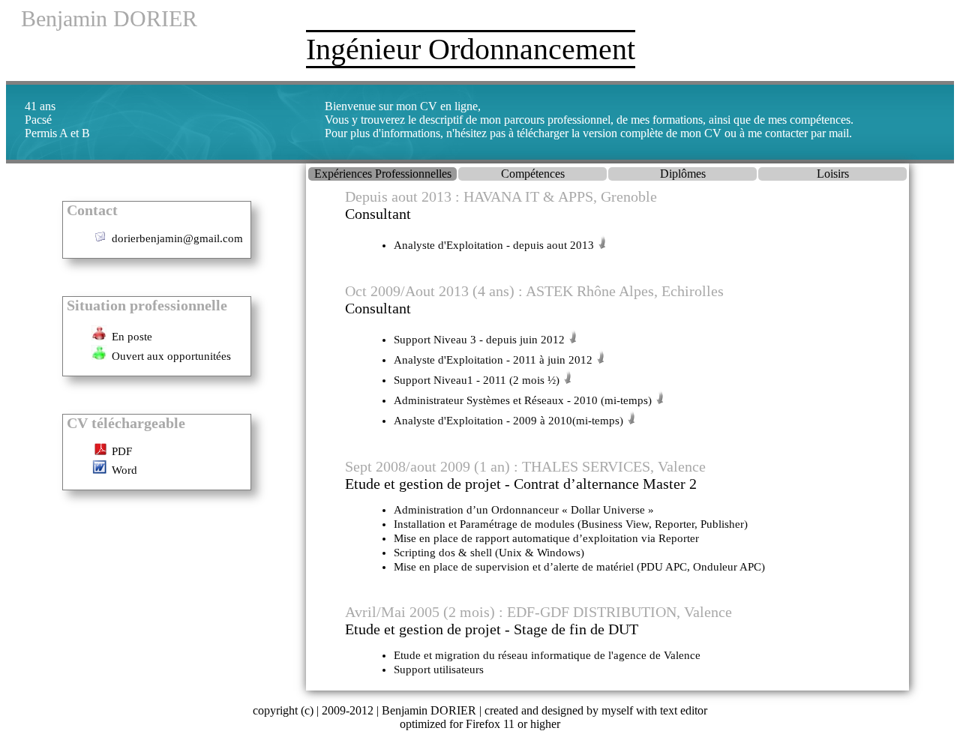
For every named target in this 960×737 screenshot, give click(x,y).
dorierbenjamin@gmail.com (177, 238)
